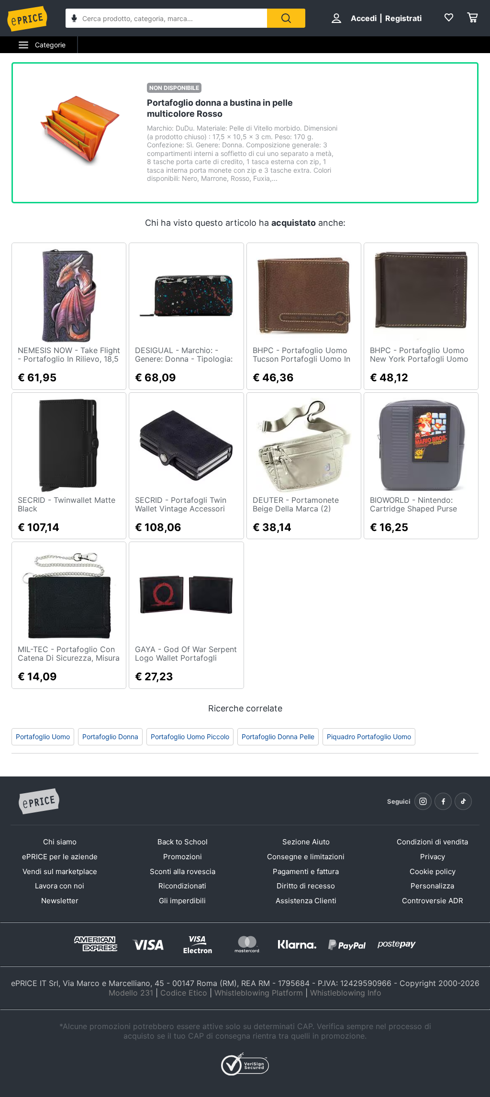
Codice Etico (183, 992)
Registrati (403, 18)
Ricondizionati (182, 885)
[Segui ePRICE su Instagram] (423, 801)
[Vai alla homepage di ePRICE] (38, 802)
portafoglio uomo (43, 736)
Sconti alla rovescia (182, 871)
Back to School (182, 841)
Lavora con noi (59, 885)
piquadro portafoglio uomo (369, 736)
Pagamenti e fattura (306, 871)
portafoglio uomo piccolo (190, 736)
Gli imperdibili (182, 900)
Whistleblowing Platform (258, 992)
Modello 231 (131, 992)
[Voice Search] (74, 19)
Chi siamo (60, 841)
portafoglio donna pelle (278, 736)
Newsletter (59, 900)
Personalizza (432, 885)
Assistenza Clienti (306, 900)
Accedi (364, 18)
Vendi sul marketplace (59, 871)
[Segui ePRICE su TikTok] (463, 801)
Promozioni (182, 856)
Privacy (432, 856)
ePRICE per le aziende (60, 856)
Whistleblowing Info (345, 992)
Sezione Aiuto (306, 841)
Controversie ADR (432, 900)
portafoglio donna (110, 736)
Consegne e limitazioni (306, 856)
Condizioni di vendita (432, 841)
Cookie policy (433, 871)
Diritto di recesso (306, 885)
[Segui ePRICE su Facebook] (443, 801)
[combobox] (166, 18)
